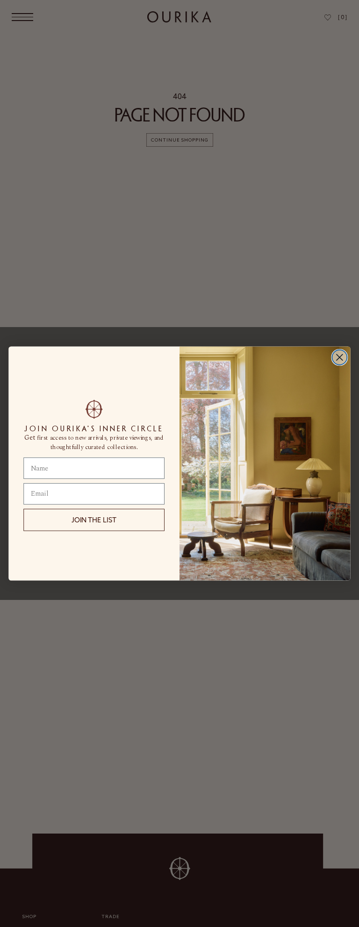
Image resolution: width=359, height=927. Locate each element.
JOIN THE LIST (94, 520)
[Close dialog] (339, 357)
